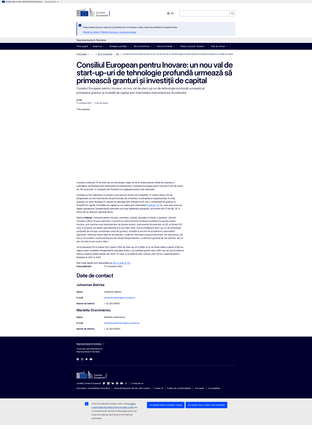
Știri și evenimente (141, 46)
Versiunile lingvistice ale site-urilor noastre (132, 388)
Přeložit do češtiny (91, 32)
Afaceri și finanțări (164, 46)
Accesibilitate (214, 388)
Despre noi (97, 46)
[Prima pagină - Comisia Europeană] (96, 12)
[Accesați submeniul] (104, 46)
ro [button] (172, 13)
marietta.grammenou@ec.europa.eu (121, 323)
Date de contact (218, 46)
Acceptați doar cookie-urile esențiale (206, 405)
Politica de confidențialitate (179, 388)
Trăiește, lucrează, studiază (192, 46)
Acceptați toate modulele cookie (165, 405)
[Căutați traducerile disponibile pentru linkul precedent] (161, 205)
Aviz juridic (199, 388)
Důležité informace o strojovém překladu (118, 32)
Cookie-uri (158, 388)
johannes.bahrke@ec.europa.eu (119, 297)
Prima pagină (82, 46)
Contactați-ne (137, 383)
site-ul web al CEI (121, 263)
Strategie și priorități (117, 46)
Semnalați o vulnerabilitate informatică (93, 388)
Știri (117, 54)
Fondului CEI (153, 205)
